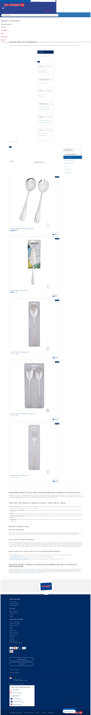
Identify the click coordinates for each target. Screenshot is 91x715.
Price (40, 130)
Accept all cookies (68, 709)
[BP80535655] (11, 226)
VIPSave (44, 83)
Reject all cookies (68, 711)
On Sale (3, 40)
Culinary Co (44, 69)
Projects (12, 637)
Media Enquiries (13, 605)
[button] (17, 684)
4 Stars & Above (45, 120)
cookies (64, 708)
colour (41, 90)
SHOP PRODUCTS (7, 24)
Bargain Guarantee (14, 625)
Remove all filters (42, 56)
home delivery (32, 570)
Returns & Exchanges (15, 622)
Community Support (15, 603)
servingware (23, 569)
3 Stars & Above (45, 122)
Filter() (11, 161)
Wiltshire (44, 72)
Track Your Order (14, 632)
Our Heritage (13, 602)
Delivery (12, 629)
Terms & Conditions (28, 712)
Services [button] (12, 608)
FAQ (11, 627)
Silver (43, 94)
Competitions (13, 635)
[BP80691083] (11, 411)
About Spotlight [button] (15, 599)
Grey (43, 96)
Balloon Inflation (14, 612)
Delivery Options (43, 103)
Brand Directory (13, 641)
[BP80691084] (11, 349)
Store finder (22, 664)
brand (40, 66)
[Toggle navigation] (3, 8)
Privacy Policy (74, 708)
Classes (11, 616)
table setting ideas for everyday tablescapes (22, 572)
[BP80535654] (11, 288)
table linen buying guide (37, 571)
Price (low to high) (68, 163)
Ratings (41, 117)
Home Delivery (45, 109)
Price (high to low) (68, 160)
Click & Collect (45, 107)
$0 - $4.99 (44, 133)
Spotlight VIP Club (14, 634)
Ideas (2, 33)
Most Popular (67, 172)
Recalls (43, 712)
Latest (66, 166)
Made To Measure (14, 611)
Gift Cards (3, 27)
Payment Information (15, 623)
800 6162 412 (51, 712)
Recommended (68, 157)
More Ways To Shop (44, 79)
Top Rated (67, 169)
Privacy (37, 712)
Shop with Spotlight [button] (16, 619)
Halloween (4, 30)
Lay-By (11, 614)
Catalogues (4, 36)
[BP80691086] (11, 473)
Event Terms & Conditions (16, 642)
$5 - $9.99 (44, 135)
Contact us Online (22, 659)
